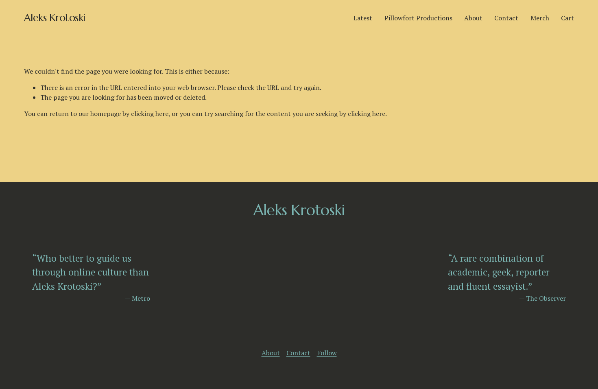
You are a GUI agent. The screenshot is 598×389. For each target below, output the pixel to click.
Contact (506, 17)
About (473, 17)
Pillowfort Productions (418, 17)
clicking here (149, 113)
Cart (567, 17)
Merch (539, 17)
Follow (327, 352)
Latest (363, 17)
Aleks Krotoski (54, 17)
